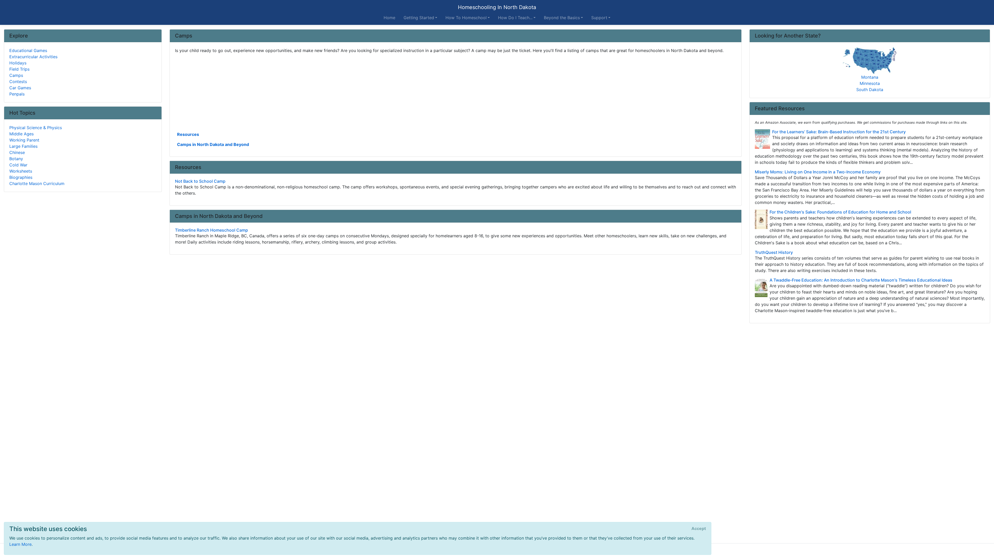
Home (389, 17)
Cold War (18, 164)
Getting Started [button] (419, 17)
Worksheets (20, 171)
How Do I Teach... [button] (515, 17)
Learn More (20, 544)
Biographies (20, 177)
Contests (18, 81)
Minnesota (870, 83)
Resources (188, 134)
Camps (16, 75)
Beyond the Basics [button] (562, 17)
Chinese (17, 152)
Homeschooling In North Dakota (497, 7)
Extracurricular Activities (33, 56)
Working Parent (24, 140)
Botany (16, 158)
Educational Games (28, 50)
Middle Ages (21, 133)
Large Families (23, 146)
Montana (869, 77)
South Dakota (869, 89)
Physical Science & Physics (35, 127)
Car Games (20, 87)
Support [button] (599, 17)
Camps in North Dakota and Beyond (213, 144)
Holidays (17, 62)
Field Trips (19, 69)
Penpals (17, 94)
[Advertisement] (330, 92)
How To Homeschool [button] (466, 17)
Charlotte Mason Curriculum (36, 183)
